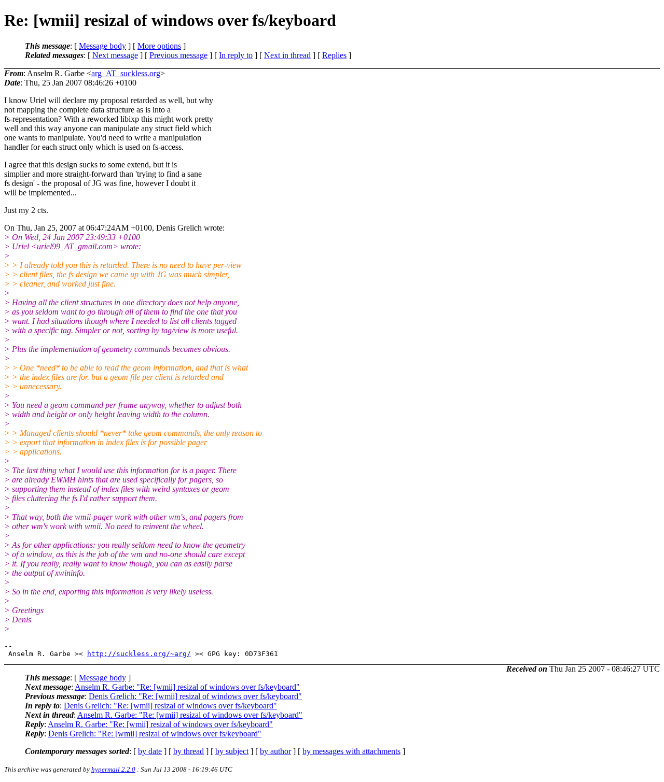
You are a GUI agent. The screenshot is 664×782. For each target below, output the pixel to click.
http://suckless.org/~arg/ (139, 654)
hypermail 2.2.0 (113, 769)
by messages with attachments (351, 751)
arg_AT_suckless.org (125, 73)
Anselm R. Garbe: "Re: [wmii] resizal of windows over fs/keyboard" (187, 687)
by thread (188, 751)
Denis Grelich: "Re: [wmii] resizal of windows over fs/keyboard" (195, 696)
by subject (231, 751)
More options (159, 45)
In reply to (236, 55)
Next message (115, 55)
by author (275, 751)
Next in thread (287, 55)
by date (150, 751)
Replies (334, 55)
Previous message (178, 55)
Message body (102, 45)
